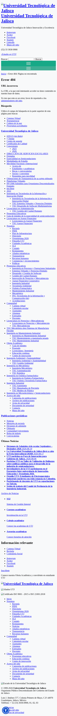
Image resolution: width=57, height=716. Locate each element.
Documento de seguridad (23, 405)
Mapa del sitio (18, 410)
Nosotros (11, 226)
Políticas (16, 263)
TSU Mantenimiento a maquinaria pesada (30, 338)
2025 (14, 148)
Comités (15, 248)
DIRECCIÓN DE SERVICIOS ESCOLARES (27, 153)
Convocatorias (13, 436)
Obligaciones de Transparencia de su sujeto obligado (29, 178)
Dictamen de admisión (16, 426)
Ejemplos (11, 156)
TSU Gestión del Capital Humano (27, 211)
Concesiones (12, 146)
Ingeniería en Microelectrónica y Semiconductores (28, 393)
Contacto (16, 408)
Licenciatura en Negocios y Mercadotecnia (25, 321)
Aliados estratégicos (21, 253)
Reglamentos (18, 251)
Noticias (10, 421)
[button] (6, 710)
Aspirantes (16, 311)
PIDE (14, 231)
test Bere (10, 188)
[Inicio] (27, 583)
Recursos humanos (20, 258)
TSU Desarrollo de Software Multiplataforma (32, 206)
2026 (14, 151)
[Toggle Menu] (28, 63)
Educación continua (20, 353)
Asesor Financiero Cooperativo (25, 281)
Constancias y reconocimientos (25, 261)
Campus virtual (18, 306)
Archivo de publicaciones (23, 400)
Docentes (16, 318)
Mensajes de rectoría (15, 423)
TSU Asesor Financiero (22, 223)
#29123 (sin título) (15, 136)
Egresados (16, 316)
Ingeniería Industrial (21, 283)
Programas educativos (16, 266)
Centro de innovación (21, 355)
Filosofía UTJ (18, 241)
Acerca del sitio (13, 395)
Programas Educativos (16, 213)
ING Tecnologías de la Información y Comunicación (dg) (28, 297)
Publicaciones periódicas (14, 415)
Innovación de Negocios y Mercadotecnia (30, 278)
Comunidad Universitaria (18, 431)
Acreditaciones (18, 301)
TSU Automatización (21, 370)
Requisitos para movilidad (23, 176)
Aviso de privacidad (21, 403)
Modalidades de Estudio (17, 161)
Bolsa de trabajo (14, 433)
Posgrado (16, 348)
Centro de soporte (14, 141)
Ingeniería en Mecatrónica (18, 365)
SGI (14, 246)
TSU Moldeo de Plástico (23, 390)
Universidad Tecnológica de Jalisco (19, 131)
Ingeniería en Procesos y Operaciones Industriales (33, 268)
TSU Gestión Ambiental (22, 363)
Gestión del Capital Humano (24, 276)
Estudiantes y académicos (23, 168)
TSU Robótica (18, 373)
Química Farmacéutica (22, 288)
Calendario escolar (20, 308)
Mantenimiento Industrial (23, 291)
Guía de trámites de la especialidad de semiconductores (31, 216)
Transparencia (18, 256)
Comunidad (12, 303)
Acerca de (16, 166)
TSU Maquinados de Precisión (25, 388)
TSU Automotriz (19, 385)
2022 (9, 191)
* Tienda (10, 138)
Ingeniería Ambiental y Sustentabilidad (23, 358)
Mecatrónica (17, 293)
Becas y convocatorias (22, 171)
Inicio (3, 74)
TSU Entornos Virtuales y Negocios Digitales (32, 203)
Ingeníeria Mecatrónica (22, 368)
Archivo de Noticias (10, 493)
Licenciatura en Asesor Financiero (21, 218)
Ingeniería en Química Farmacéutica (22, 375)
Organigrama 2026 (20, 238)
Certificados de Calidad (17, 143)
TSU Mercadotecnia (21, 326)
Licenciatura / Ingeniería (22, 350)
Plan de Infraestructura (22, 233)
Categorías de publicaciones (24, 398)
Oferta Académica (14, 343)
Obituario (11, 428)
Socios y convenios (20, 173)
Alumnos (16, 313)
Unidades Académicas (22, 243)
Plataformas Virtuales (16, 181)
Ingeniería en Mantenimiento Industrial (23, 333)
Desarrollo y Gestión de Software (26, 273)
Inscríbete (5, 570)
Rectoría (16, 228)
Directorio (16, 236)
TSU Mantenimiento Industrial (25, 341)
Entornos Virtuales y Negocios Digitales (29, 271)
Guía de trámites (19, 345)
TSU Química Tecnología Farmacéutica (29, 380)
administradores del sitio (11, 100)
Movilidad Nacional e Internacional (22, 163)
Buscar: (4, 59)
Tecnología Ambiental (21, 286)
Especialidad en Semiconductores (21, 158)
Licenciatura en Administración (20, 208)
